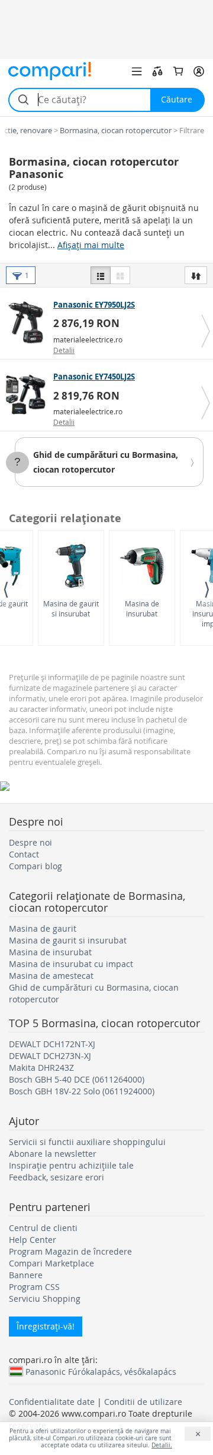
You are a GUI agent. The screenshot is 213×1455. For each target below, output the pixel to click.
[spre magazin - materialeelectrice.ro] (28, 323)
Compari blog (35, 866)
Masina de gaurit (42, 928)
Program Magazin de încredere (70, 1251)
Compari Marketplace (51, 1263)
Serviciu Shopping (44, 1298)
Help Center (32, 1239)
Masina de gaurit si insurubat (71, 608)
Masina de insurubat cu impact (71, 963)
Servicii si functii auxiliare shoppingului (87, 1141)
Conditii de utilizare (143, 1401)
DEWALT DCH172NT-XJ (52, 1044)
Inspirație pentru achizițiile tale (71, 1165)
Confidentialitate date (52, 1401)
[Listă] (101, 275)
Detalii (64, 350)
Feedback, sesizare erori (56, 1177)
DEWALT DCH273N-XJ (50, 1055)
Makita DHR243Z (41, 1067)
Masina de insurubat (142, 608)
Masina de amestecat (51, 975)
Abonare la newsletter (52, 1153)
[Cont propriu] (199, 71)
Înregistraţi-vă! (46, 1326)
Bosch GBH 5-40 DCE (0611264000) (76, 1079)
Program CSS (34, 1286)
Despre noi (30, 842)
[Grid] (120, 275)
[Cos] (178, 71)
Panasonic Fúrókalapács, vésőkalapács (100, 1371)
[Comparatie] (157, 71)
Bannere (26, 1275)
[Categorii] (137, 71)
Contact (24, 854)
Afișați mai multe (90, 244)
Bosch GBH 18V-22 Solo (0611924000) (81, 1091)
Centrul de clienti (43, 1227)
